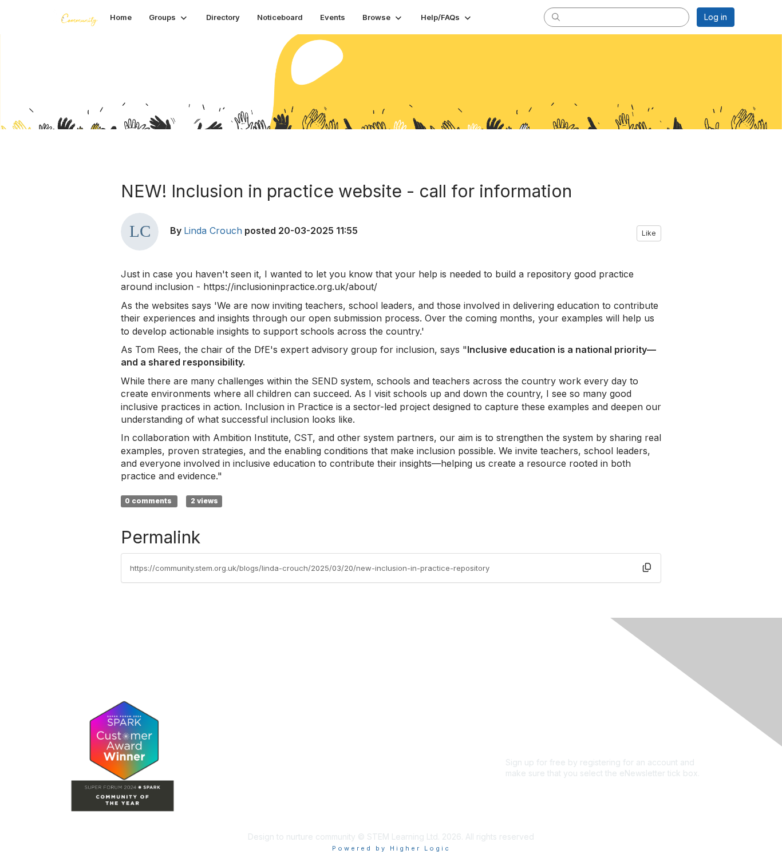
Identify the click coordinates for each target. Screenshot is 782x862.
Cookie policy (531, 723)
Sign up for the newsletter (553, 790)
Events (298, 728)
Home (297, 678)
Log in (715, 17)
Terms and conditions (546, 700)
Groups (299, 695)
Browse (300, 745)
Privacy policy (532, 711)
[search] (556, 16)
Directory (303, 712)
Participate (306, 763)
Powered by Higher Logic (391, 848)
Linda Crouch (213, 230)
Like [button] (649, 233)
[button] (169, 17)
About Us (522, 678)
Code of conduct (537, 689)
